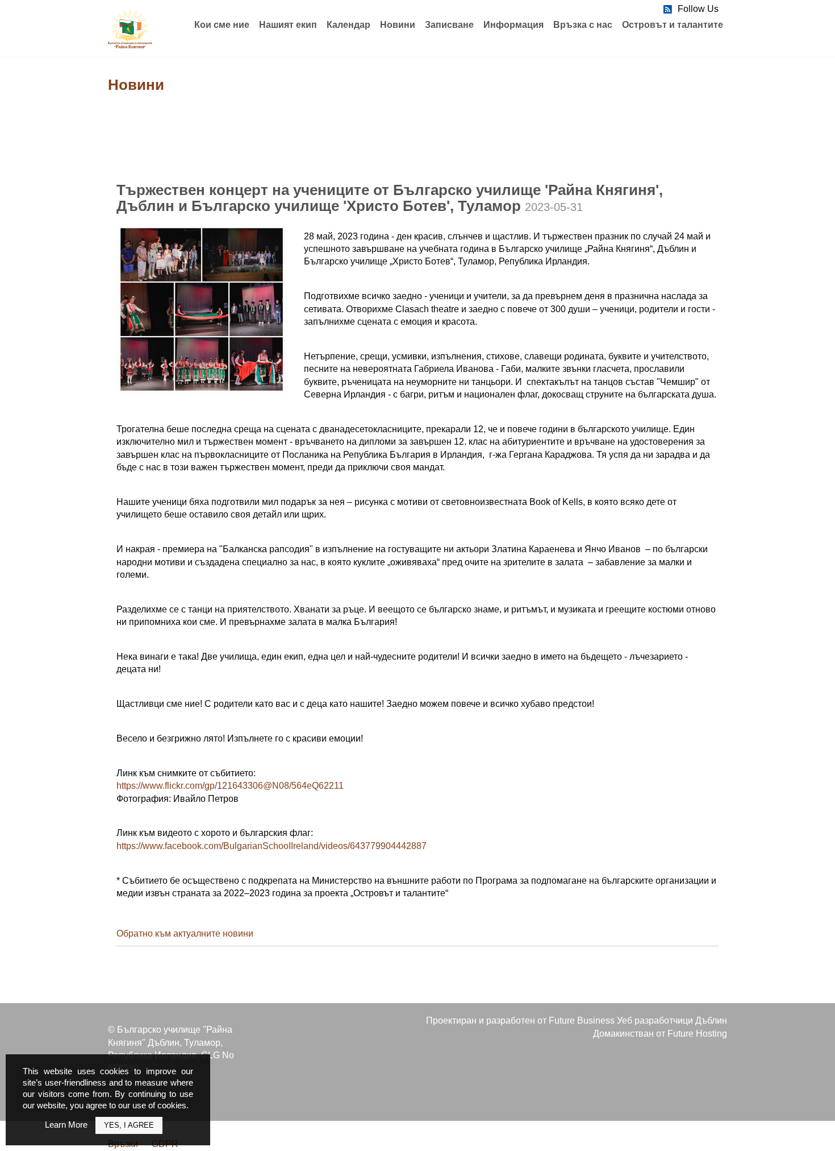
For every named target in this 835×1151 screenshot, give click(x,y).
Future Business (582, 1020)
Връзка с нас (582, 25)
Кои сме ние (221, 25)
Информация (513, 25)
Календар (348, 25)
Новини (397, 25)
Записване (449, 25)
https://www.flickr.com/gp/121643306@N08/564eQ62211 (230, 785)
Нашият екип (288, 25)
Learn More (66, 1124)
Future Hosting (697, 1033)
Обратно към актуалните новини (184, 933)
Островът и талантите (672, 25)
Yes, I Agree (129, 1125)
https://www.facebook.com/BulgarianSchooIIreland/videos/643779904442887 (271, 846)
